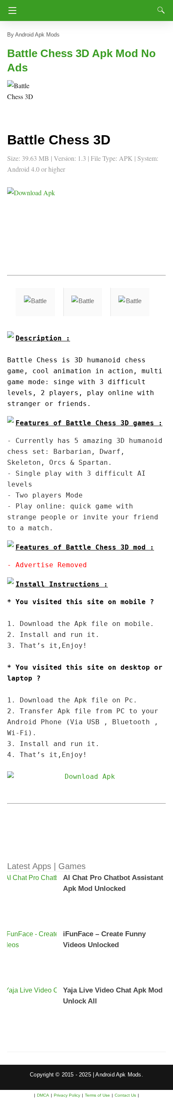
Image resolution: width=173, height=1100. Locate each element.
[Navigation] (10, 10)
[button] (24, 97)
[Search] (159, 10)
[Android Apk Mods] (88, 8)
